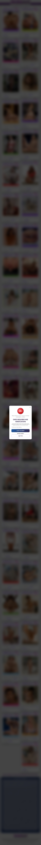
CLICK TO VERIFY (20, 430)
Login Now (20, 435)
